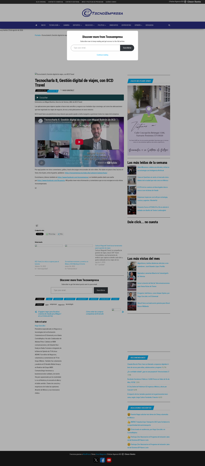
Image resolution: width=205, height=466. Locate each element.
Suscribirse (127, 48)
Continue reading (102, 55)
